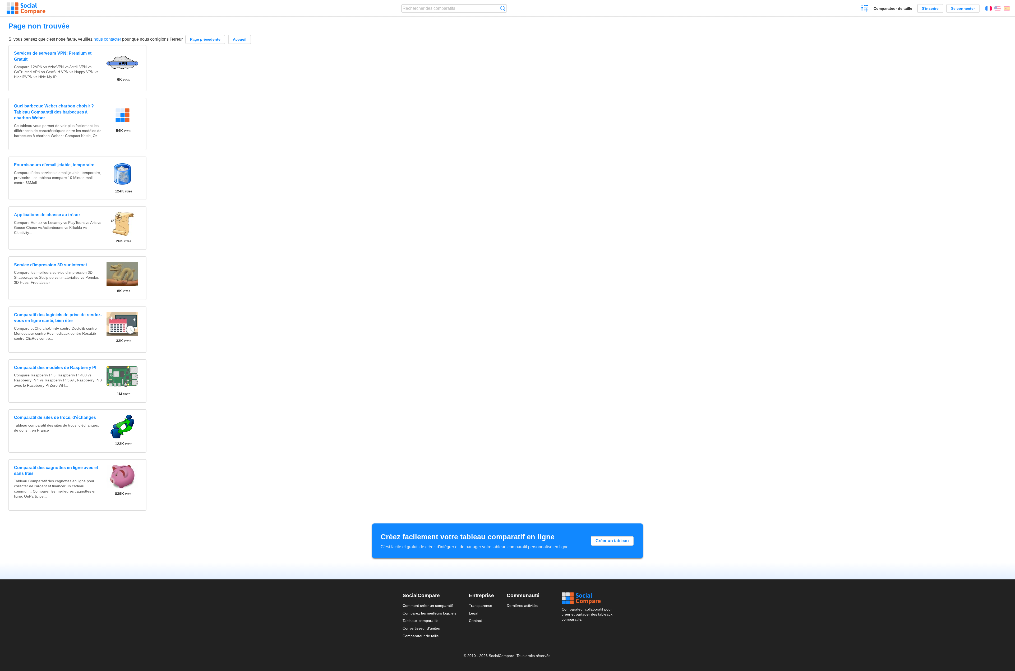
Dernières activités (522, 605)
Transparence (480, 605)
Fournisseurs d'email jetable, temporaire (54, 165)
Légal (473, 613)
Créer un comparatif (865, 9)
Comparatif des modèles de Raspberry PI (55, 367)
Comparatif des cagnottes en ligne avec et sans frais (56, 470)
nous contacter (107, 39)
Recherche (502, 8)
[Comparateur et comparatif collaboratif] (26, 8)
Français (988, 8)
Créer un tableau (612, 540)
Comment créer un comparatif (428, 605)
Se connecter (963, 8)
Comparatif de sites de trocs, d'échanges (55, 417)
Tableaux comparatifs (420, 620)
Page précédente (205, 39)
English (997, 8)
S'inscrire (930, 8)
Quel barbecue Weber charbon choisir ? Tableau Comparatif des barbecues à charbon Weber (54, 112)
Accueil (239, 39)
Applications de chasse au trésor (47, 214)
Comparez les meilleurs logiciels (429, 613)
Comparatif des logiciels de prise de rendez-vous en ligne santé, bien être (58, 318)
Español (1007, 8)
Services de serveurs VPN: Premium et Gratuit (52, 56)
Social (587, 598)
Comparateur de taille (893, 8)
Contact (475, 620)
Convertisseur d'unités (421, 628)
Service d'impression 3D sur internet (50, 265)
